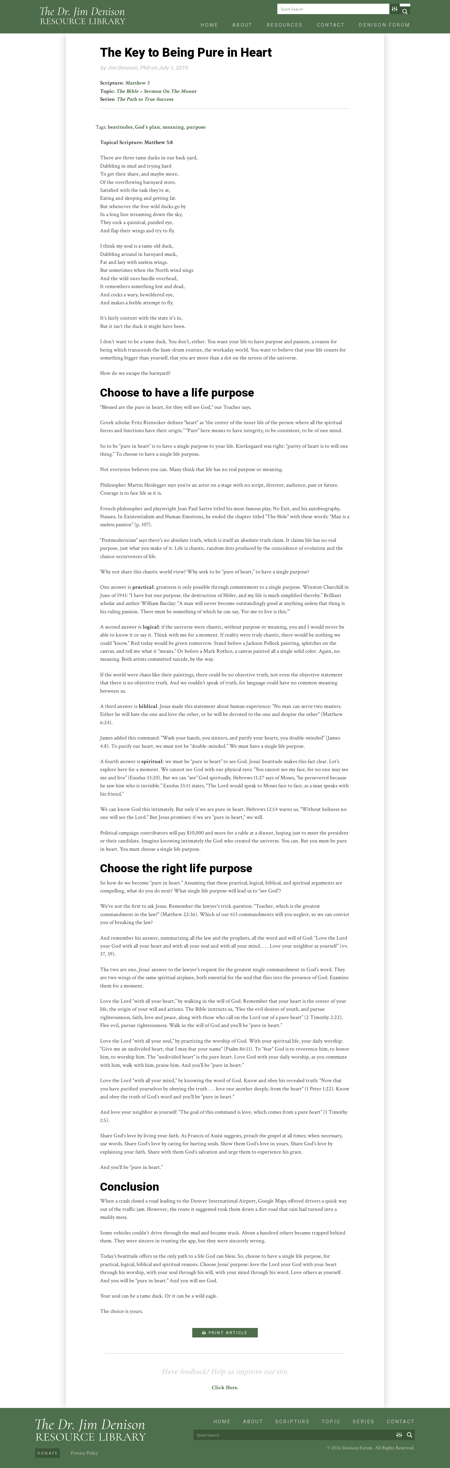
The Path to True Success (144, 99)
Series (364, 1421)
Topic (331, 1421)
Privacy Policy (84, 1453)
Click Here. (225, 1387)
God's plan (147, 127)
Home (209, 25)
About (242, 25)
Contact (331, 25)
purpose (196, 127)
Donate (48, 1453)
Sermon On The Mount (170, 91)
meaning (173, 127)
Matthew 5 (137, 82)
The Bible (127, 91)
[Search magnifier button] (405, 11)
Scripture (292, 1421)
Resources (285, 25)
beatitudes (120, 127)
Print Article (227, 1332)
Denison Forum (384, 25)
